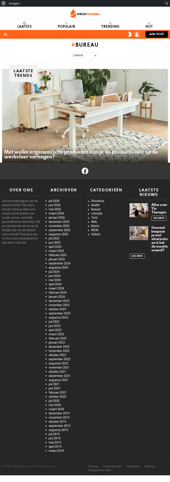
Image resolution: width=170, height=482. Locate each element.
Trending (110, 27)
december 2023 (59, 301)
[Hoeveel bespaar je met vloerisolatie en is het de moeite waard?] (139, 233)
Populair (66, 27)
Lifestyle (96, 213)
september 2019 (59, 425)
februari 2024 (58, 292)
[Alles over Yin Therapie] (139, 210)
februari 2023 (58, 338)
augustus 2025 (58, 234)
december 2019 (59, 413)
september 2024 (59, 263)
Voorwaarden (112, 466)
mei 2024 (55, 280)
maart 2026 (56, 213)
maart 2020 (56, 409)
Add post (156, 34)
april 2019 (55, 446)
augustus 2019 (58, 430)
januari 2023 (57, 342)
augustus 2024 (58, 267)
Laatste (24, 27)
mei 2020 (55, 405)
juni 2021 (55, 388)
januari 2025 (57, 259)
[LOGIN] (136, 34)
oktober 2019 (57, 421)
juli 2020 (54, 400)
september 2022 (59, 359)
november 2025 (59, 226)
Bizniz (95, 226)
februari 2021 (58, 392)
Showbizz (97, 201)
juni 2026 (55, 205)
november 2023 (59, 305)
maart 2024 (56, 288)
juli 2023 (54, 321)
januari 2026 (57, 217)
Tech (94, 217)
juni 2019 (55, 438)
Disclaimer (133, 466)
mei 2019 (55, 442)
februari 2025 (58, 255)
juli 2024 (54, 271)
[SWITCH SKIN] (129, 34)
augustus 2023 (58, 317)
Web (94, 221)
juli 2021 (54, 384)
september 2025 (59, 230)
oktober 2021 (57, 371)
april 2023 (55, 330)
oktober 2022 (57, 355)
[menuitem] (3, 3)
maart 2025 (56, 251)
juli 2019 (54, 434)
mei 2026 (55, 209)
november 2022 (59, 350)
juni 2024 (55, 276)
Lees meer (158, 218)
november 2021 (59, 367)
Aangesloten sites (99, 470)
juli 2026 (54, 201)
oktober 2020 (57, 396)
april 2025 (55, 246)
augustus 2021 (58, 380)
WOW (94, 230)
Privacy (93, 466)
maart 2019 (56, 450)
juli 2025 (54, 238)
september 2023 (59, 313)
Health (95, 205)
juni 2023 (55, 326)
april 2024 (55, 284)
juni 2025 (55, 242)
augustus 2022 (58, 363)
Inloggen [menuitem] (14, 3)
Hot (149, 27)
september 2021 (59, 375)
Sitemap (149, 466)
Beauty (96, 209)
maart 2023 (56, 334)
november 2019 (59, 417)
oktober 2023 (57, 309)
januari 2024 (57, 296)
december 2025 (59, 221)
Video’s (95, 234)
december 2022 (59, 346)
